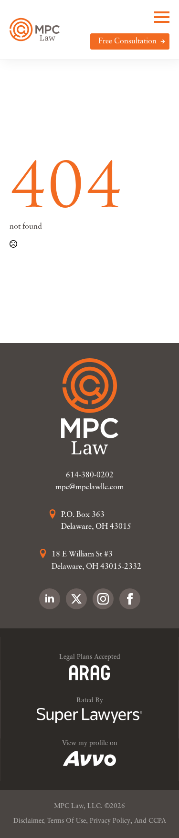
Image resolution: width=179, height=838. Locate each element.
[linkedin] (49, 598)
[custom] (76, 598)
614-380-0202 (90, 475)
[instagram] (103, 598)
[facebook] (129, 598)
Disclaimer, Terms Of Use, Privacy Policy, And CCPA (89, 821)
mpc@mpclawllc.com (89, 487)
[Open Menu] (161, 17)
